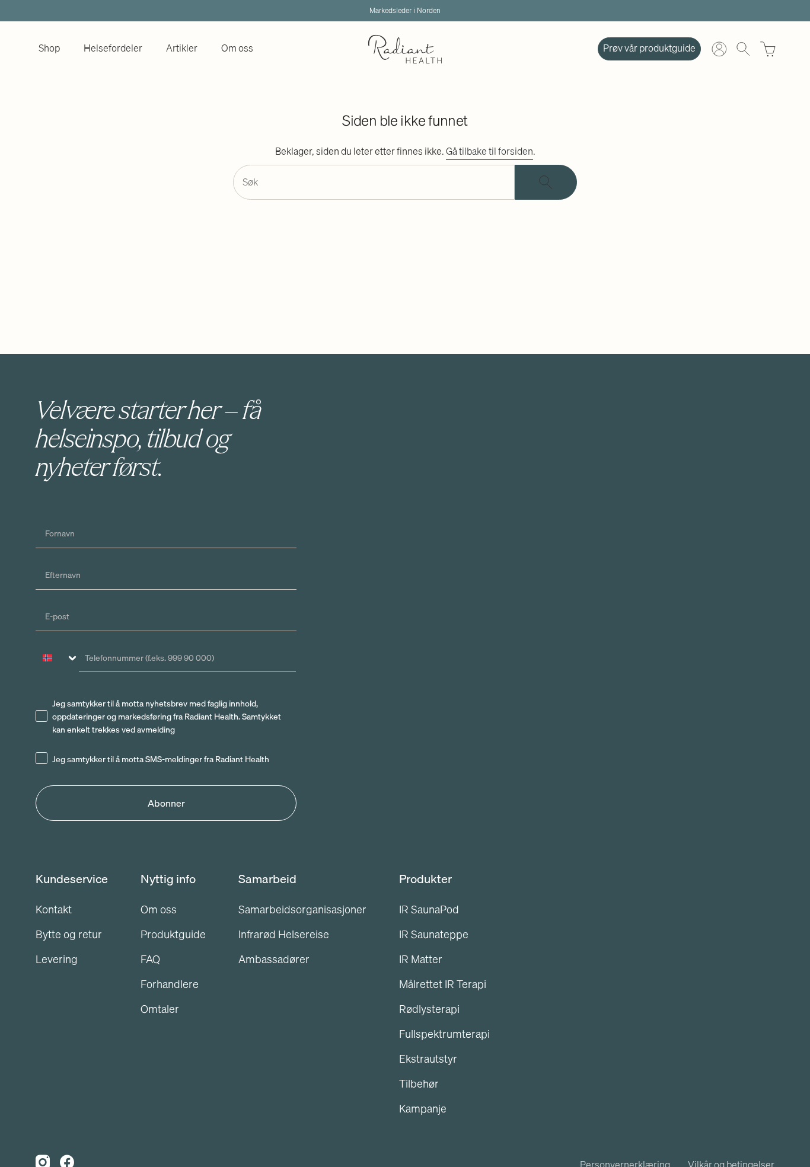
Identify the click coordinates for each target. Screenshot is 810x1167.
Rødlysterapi (429, 1009)
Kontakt (54, 909)
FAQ (150, 959)
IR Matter (420, 959)
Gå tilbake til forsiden (489, 151)
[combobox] (57, 658)
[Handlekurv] (768, 49)
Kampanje (423, 1108)
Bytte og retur (69, 934)
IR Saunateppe (433, 934)
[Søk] (546, 182)
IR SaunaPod (429, 909)
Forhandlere (170, 984)
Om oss (159, 909)
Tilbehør (419, 1083)
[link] (49, 49)
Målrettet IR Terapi (442, 984)
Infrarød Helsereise (283, 934)
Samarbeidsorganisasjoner (302, 909)
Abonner (166, 803)
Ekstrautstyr (428, 1058)
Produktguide (173, 934)
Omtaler (160, 1009)
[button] (49, 49)
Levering (57, 959)
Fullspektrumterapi (444, 1034)
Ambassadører (274, 959)
